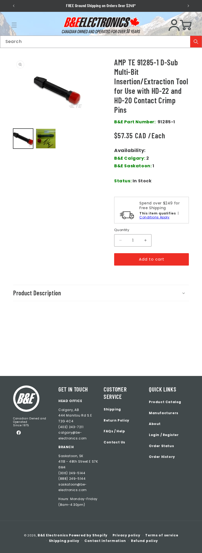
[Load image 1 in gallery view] (23, 139)
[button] (14, 25)
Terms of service (161, 535)
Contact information (105, 541)
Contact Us (114, 442)
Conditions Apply (154, 217)
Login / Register (164, 435)
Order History (162, 456)
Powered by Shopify (88, 535)
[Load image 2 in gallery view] (46, 139)
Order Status (161, 446)
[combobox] (101, 42)
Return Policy (116, 420)
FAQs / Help (114, 431)
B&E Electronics (53, 535)
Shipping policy (64, 541)
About (155, 424)
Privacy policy (126, 535)
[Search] (196, 41)
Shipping (112, 409)
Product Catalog (165, 402)
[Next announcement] (188, 6)
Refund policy (144, 541)
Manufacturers (163, 413)
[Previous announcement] (13, 6)
